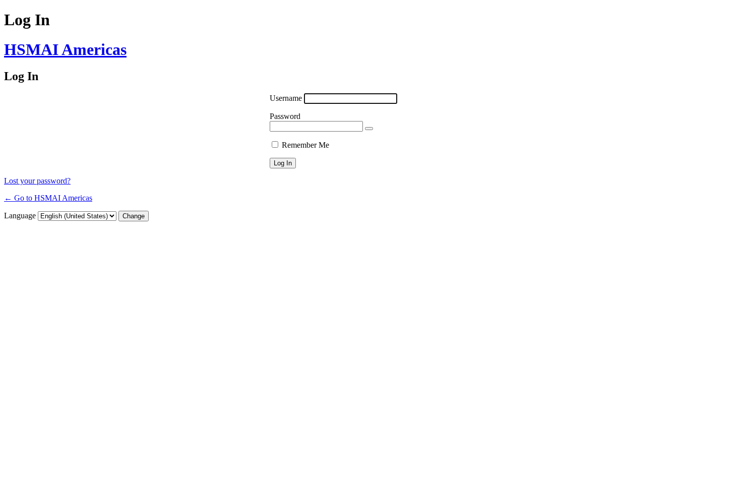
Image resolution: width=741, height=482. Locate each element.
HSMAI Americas (65, 49)
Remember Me (305, 145)
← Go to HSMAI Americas (48, 198)
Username (286, 98)
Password (285, 116)
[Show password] (369, 128)
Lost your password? (37, 180)
